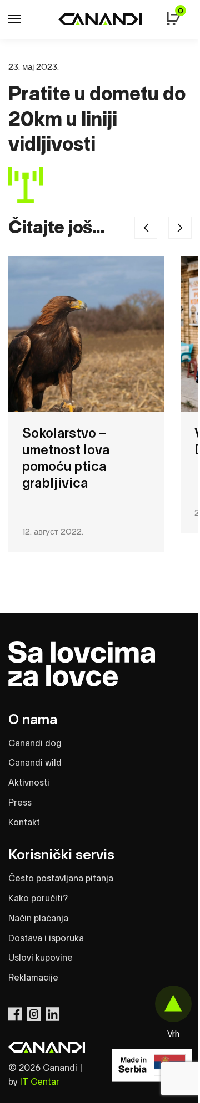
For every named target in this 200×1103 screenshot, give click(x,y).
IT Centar (39, 1082)
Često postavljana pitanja (60, 878)
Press (20, 802)
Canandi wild (35, 762)
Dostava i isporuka (46, 938)
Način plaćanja (38, 918)
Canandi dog (35, 743)
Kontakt (24, 822)
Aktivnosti (28, 782)
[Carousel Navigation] (165, 228)
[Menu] (25, 19)
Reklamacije (33, 977)
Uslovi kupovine (40, 957)
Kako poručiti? (38, 898)
